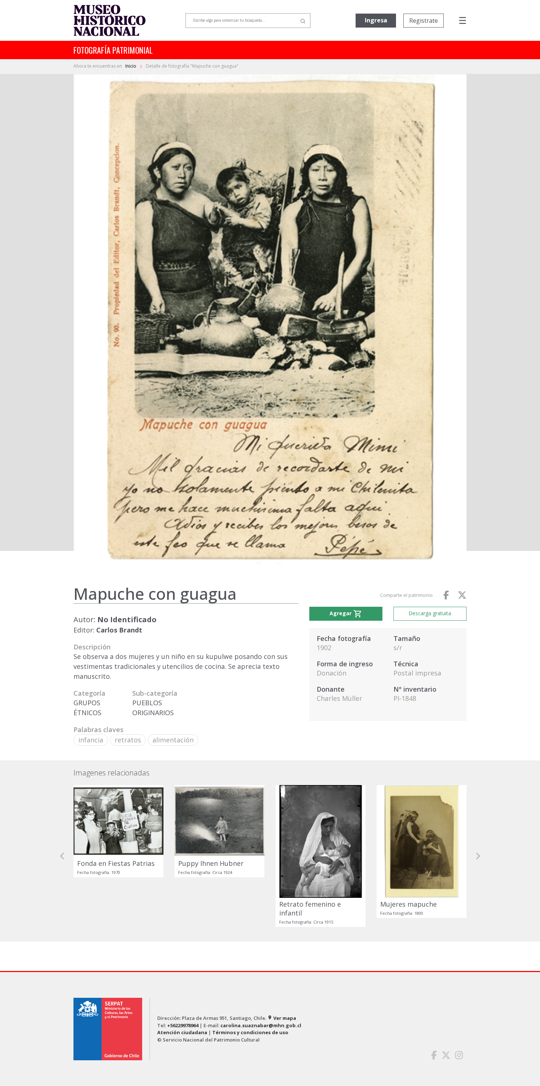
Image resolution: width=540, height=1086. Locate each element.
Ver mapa (281, 1018)
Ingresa (376, 20)
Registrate (423, 21)
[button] (62, 856)
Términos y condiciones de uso (250, 1032)
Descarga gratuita (429, 613)
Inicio (131, 66)
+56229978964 (182, 1025)
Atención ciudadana (182, 1032)
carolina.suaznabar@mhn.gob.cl (260, 1025)
